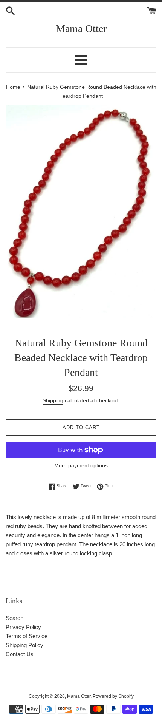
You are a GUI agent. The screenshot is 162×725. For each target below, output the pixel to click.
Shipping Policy (24, 645)
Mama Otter (81, 28)
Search (14, 618)
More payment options (81, 465)
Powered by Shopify (113, 696)
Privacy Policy (23, 627)
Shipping (53, 400)
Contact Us (20, 654)
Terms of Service (26, 636)
